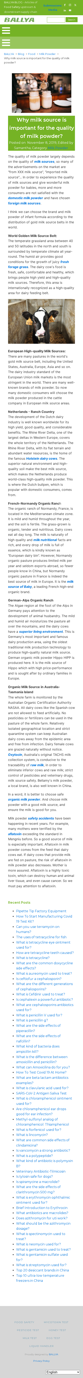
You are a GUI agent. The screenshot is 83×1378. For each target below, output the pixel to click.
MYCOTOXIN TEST (56, 1322)
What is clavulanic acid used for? (42, 1088)
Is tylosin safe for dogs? (34, 1176)
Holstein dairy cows (41, 458)
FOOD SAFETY (24, 1322)
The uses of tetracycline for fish (41, 937)
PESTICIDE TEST (28, 1330)
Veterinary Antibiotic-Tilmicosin (40, 1171)
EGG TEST (53, 1338)
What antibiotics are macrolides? (42, 1213)
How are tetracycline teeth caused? (45, 953)
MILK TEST (30, 1338)
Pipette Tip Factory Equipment (41, 911)
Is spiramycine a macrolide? (37, 1182)
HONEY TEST (57, 1330)
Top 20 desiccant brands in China (42, 1270)
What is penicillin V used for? (39, 1015)
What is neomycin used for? (38, 1244)
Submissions (52, 5)
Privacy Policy (41, 1360)
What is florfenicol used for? (38, 1130)
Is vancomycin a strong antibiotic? (43, 1150)
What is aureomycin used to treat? (44, 973)
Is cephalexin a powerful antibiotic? (44, 1000)
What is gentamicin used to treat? (43, 1249)
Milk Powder (58, 148)
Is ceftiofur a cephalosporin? (38, 979)
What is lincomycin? (32, 1135)
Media (52, 9)
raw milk (37, 765)
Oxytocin (15, 755)
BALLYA (53, 1354)
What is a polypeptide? (34, 1156)
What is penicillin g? (32, 1020)
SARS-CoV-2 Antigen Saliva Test (41, 1093)
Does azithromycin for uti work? (41, 1218)
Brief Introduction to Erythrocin (41, 1208)
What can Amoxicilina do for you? (43, 1067)
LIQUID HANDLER (41, 1345)
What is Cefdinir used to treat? (40, 994)
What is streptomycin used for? (41, 1265)
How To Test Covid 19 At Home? (41, 1072)
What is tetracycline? (33, 958)
